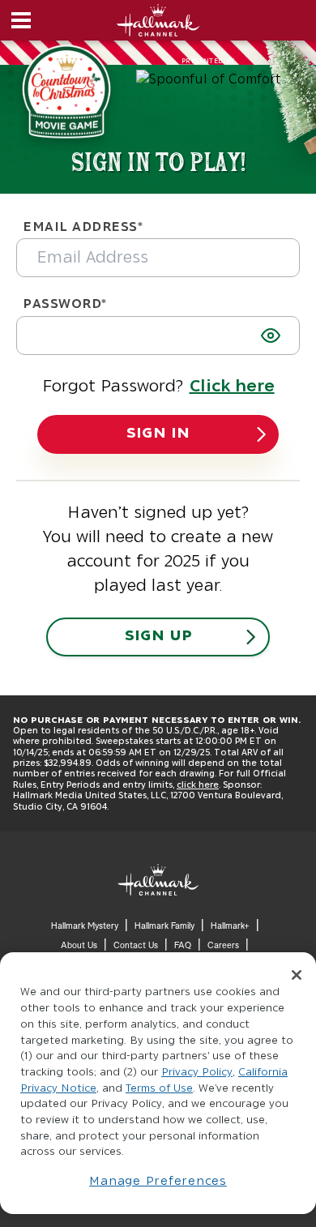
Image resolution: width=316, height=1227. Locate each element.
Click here (232, 386)
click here (198, 784)
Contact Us (135, 945)
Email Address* (83, 226)
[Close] (296, 975)
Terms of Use (159, 1089)
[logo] (158, 20)
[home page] (158, 880)
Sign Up (158, 636)
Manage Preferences (158, 1181)
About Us (79, 945)
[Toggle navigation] (19, 20)
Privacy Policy (197, 1072)
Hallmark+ (230, 925)
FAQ (182, 945)
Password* (65, 303)
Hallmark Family (164, 925)
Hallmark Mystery (84, 925)
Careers (223, 945)
